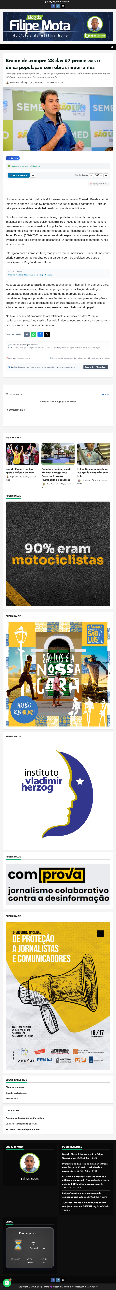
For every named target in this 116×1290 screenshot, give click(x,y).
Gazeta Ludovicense (16, 1093)
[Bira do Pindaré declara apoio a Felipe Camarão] (22, 454)
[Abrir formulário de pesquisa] (112, 47)
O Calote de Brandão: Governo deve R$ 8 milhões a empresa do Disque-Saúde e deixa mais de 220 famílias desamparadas (85, 1180)
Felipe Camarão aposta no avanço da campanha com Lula (92, 472)
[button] (4, 47)
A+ (106, 175)
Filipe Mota (15, 82)
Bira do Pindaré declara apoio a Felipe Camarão (30, 274)
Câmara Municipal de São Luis (21, 1123)
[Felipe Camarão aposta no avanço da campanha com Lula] (93, 454)
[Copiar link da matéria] (27, 334)
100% (98, 175)
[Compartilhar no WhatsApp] (33, 334)
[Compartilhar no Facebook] (40, 334)
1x (33, 175)
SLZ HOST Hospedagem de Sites (23, 1129)
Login (107, 394)
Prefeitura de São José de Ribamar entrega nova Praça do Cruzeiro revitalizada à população (56, 474)
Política (13, 158)
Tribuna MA (12, 1098)
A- (91, 175)
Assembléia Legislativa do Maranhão (25, 1118)
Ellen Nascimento (15, 1087)
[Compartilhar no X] (47, 334)
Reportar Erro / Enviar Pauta (95, 367)
